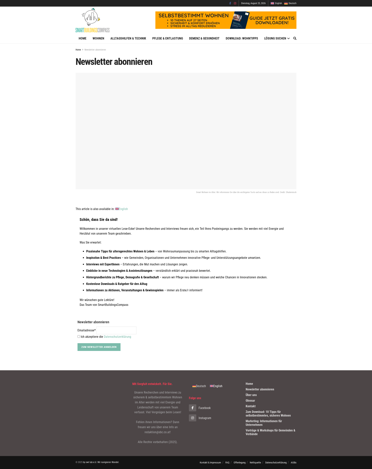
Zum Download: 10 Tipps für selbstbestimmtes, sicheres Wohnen (268, 413)
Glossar (250, 400)
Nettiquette (255, 462)
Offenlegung (239, 462)
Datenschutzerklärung (117, 337)
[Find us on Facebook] (230, 3)
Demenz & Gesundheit (204, 38)
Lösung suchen (275, 38)
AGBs (293, 462)
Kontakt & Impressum (210, 462)
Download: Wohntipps (242, 38)
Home (82, 38)
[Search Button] (294, 38)
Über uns (251, 395)
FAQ (227, 462)
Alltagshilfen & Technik (128, 38)
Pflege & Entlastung (167, 38)
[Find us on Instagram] (235, 3)
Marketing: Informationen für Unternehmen (264, 423)
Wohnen (98, 38)
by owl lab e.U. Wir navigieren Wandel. (101, 462)
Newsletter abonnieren (95, 49)
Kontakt (251, 406)
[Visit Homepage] (92, 20)
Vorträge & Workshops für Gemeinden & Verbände (270, 432)
